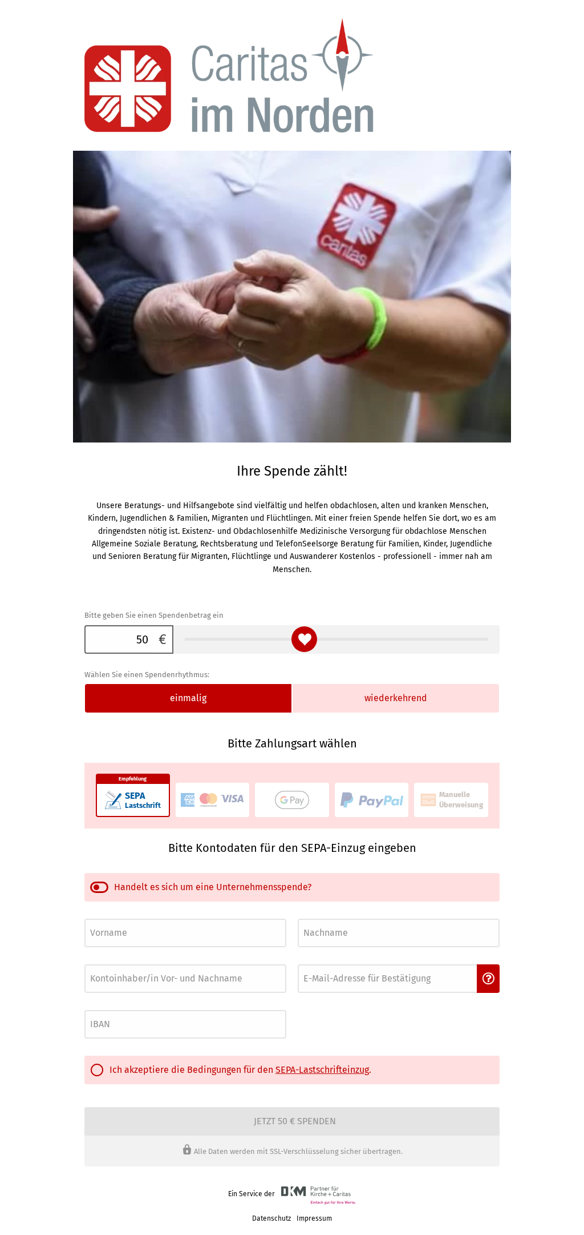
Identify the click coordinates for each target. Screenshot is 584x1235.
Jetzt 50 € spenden (295, 1121)
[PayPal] (372, 800)
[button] (488, 978)
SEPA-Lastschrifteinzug (322, 1069)
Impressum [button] (314, 1218)
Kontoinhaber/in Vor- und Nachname (135, 961)
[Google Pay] (292, 800)
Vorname (96, 915)
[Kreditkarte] (213, 800)
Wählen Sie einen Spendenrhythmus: (146, 674)
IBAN (91, 1007)
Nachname (312, 915)
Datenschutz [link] (271, 1218)
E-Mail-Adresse (319, 961)
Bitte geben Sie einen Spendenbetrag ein (154, 615)
